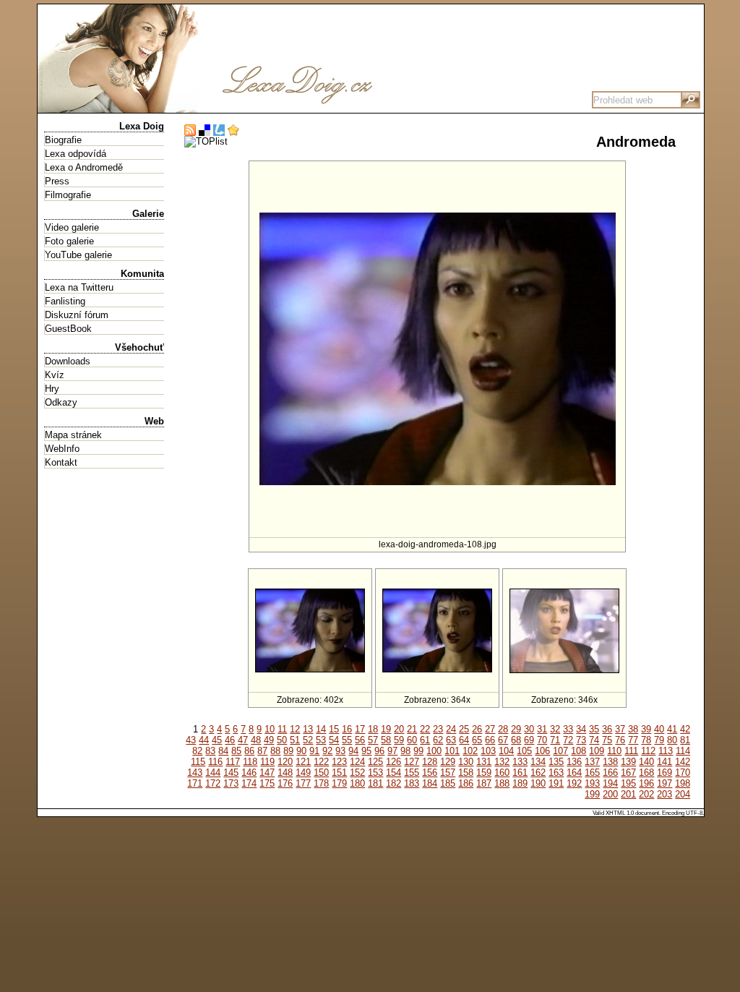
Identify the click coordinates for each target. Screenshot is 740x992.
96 (379, 750)
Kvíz (54, 374)
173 (230, 783)
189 (520, 783)
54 (334, 740)
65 (477, 740)
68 (516, 740)
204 (682, 794)
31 (542, 729)
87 (262, 750)
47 (243, 740)
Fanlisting (65, 301)
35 (594, 729)
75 (607, 740)
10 (269, 729)
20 (399, 729)
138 (610, 761)
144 (212, 772)
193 (592, 783)
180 (357, 783)
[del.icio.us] (204, 130)
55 (347, 740)
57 (373, 740)
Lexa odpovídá (75, 153)
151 (339, 772)
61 (425, 740)
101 (452, 750)
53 (321, 740)
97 (392, 750)
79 (659, 740)
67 (503, 740)
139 (628, 761)
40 (659, 729)
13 (308, 729)
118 (250, 761)
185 (447, 783)
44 (204, 740)
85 (236, 750)
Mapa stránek (73, 434)
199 (592, 794)
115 (198, 761)
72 (568, 740)
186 (465, 783)
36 (607, 729)
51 (295, 740)
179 (339, 783)
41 (672, 729)
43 (191, 740)
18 (373, 729)
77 (633, 740)
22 (425, 729)
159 (483, 772)
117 (232, 761)
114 (683, 750)
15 (334, 729)
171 (194, 783)
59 (399, 740)
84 (223, 750)
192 (574, 783)
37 (620, 729)
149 (303, 772)
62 (438, 740)
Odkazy (61, 402)
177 (303, 783)
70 (542, 740)
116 (215, 761)
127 (411, 761)
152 (357, 772)
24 (451, 729)
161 (520, 772)
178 (321, 783)
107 (560, 750)
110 (614, 750)
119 (267, 761)
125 (375, 761)
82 (197, 750)
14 (321, 729)
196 (646, 783)
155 (411, 772)
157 (447, 772)
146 (249, 772)
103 (488, 750)
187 (483, 783)
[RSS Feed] (190, 130)
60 (412, 740)
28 (503, 729)
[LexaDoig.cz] (254, 107)
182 (393, 783)
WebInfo (62, 448)
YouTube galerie (78, 254)
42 (685, 729)
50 (282, 740)
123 (339, 761)
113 (665, 750)
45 (217, 740)
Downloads (67, 361)
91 (314, 750)
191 (556, 783)
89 (288, 750)
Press (57, 181)
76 (620, 740)
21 (412, 729)
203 (664, 794)
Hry (52, 388)
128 (429, 761)
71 (555, 740)
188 (501, 783)
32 (555, 729)
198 (682, 783)
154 (393, 772)
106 (542, 750)
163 (556, 772)
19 (386, 729)
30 (529, 729)
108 (578, 750)
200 (610, 794)
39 (646, 729)
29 (516, 729)
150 (321, 772)
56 (360, 740)
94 (353, 750)
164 (574, 772)
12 (295, 729)
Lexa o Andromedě (84, 167)
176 (285, 783)
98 (405, 750)
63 (451, 740)
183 (411, 783)
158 (465, 772)
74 (594, 740)
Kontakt (61, 462)
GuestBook (68, 328)
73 (581, 740)
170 (682, 772)
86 (249, 750)
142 (682, 761)
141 (664, 761)
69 (529, 740)
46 (230, 740)
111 (631, 750)
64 (464, 740)
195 (628, 783)
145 (230, 772)
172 (212, 783)
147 (267, 772)
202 (646, 794)
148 (285, 772)
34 (581, 729)
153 (375, 772)
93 (340, 750)
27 (490, 729)
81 (685, 740)
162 (538, 772)
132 (501, 761)
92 (327, 750)
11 (282, 729)
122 (321, 761)
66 (490, 740)
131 (483, 761)
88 (275, 750)
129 (447, 761)
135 (556, 761)
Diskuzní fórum (76, 314)
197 (664, 783)
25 (464, 729)
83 (210, 750)
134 (538, 761)
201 (628, 794)
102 (470, 750)
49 (269, 740)
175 (267, 783)
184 (429, 783)
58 (386, 740)
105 (524, 750)
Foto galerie (69, 241)
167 (628, 772)
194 (610, 783)
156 (429, 772)
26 (477, 729)
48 (256, 740)
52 (308, 740)
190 (538, 783)
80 (672, 740)
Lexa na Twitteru (79, 287)
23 (438, 729)
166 (610, 772)
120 (285, 761)
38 (633, 729)
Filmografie (68, 194)
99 (418, 750)
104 (506, 750)
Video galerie (72, 227)
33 (568, 729)
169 (664, 772)
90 (301, 750)
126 (393, 761)
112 (648, 750)
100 (434, 750)
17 (360, 729)
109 (596, 750)
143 (194, 772)
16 (347, 729)
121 (303, 761)
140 (646, 761)
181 (375, 783)
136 (574, 761)
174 (249, 783)
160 (501, 772)
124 (357, 761)
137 (592, 761)
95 (366, 750)
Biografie (63, 139)
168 (646, 772)
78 (646, 740)
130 (465, 761)
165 (592, 772)
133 (520, 761)
